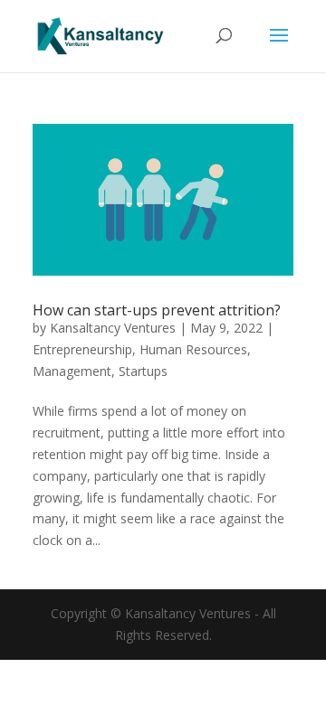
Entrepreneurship (82, 349)
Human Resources (193, 349)
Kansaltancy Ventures (113, 327)
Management (72, 371)
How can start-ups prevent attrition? (157, 310)
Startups (143, 371)
